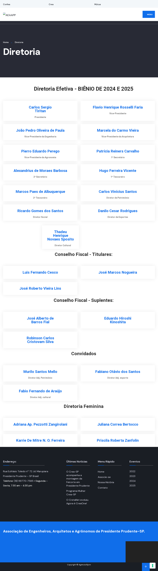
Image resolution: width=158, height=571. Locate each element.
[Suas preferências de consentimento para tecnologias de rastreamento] (153, 566)
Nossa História (106, 482)
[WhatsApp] (150, 4)
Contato (103, 487)
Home (6, 42)
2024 (132, 481)
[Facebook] (142, 4)
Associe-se (104, 477)
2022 (132, 471)
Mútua (97, 4)
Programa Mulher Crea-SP (75, 492)
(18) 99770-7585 (23, 481)
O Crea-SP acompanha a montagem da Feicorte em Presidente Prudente (78, 478)
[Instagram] (146, 4)
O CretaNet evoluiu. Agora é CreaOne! (77, 501)
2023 (132, 476)
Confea (6, 4)
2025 (132, 485)
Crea (51, 4)
